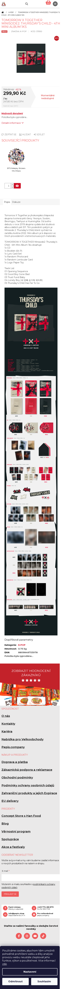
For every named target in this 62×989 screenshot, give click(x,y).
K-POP (21, 645)
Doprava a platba (15, 762)
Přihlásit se (10, 894)
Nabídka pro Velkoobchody (22, 739)
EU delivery (10, 801)
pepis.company (45, 914)
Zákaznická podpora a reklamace (27, 769)
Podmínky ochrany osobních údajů (28, 785)
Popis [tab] (7, 202)
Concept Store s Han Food (21, 816)
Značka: (19, 31)
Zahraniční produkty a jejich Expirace (29, 793)
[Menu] (55, 4)
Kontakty (8, 723)
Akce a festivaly (13, 847)
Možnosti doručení (12, 113)
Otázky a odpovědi (15, 908)
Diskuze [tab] (16, 202)
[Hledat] (26, 4)
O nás (6, 716)
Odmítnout (15, 981)
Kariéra (7, 731)
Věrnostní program (16, 831)
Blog (5, 823)
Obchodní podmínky (17, 777)
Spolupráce (10, 839)
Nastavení (29, 971)
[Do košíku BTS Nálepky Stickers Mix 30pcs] (17, 185)
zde (4, 964)
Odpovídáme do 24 (16, 914)
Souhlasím (44, 981)
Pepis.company (13, 747)
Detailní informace (11, 123)
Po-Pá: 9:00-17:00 (45, 908)
